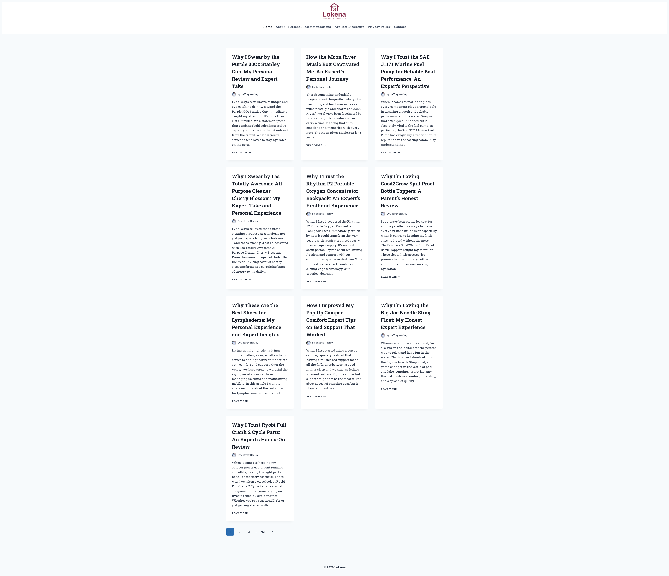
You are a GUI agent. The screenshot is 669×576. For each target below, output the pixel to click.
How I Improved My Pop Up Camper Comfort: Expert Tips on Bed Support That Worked (331, 320)
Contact (400, 27)
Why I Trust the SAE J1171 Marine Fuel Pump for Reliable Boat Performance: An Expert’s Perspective (408, 71)
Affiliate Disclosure (349, 27)
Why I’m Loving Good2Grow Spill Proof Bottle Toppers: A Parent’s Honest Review (408, 191)
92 (263, 532)
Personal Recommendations (309, 27)
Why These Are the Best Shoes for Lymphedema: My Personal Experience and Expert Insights (256, 320)
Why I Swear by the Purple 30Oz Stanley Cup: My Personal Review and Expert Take (256, 71)
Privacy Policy (379, 27)
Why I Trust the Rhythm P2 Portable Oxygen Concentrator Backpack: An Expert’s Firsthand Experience (333, 191)
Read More (241, 152)
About (280, 27)
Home (267, 27)
